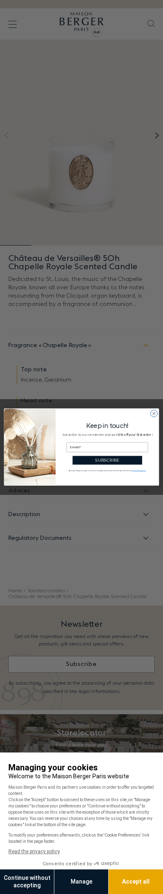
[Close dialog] (154, 413)
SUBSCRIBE (107, 460)
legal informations (139, 470)
